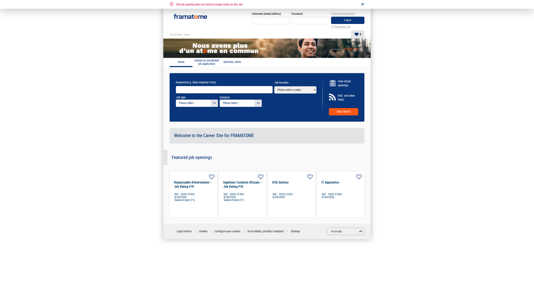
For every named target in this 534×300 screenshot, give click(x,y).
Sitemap (295, 231)
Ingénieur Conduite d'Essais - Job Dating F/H (242, 184)
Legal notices (184, 231)
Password (297, 14)
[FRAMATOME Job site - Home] (190, 16)
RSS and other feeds (346, 98)
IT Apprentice (330, 182)
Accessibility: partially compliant (265, 231)
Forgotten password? (343, 13)
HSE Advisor (280, 182)
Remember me (342, 27)
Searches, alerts (232, 62)
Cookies (203, 231)
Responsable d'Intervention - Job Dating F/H (193, 184)
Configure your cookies (227, 231)
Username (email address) (266, 14)
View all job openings (344, 83)
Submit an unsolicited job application (206, 62)
